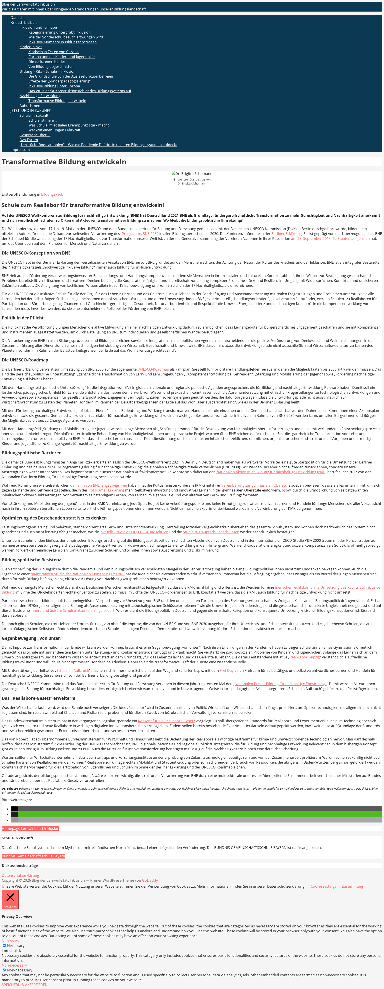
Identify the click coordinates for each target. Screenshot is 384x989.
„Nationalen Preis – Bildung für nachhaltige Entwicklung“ (280, 683)
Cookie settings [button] (323, 886)
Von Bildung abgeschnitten (51, 66)
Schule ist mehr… (42, 120)
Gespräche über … (35, 134)
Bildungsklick (52, 194)
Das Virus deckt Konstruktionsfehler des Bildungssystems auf (79, 90)
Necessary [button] (10, 940)
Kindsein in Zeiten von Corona (53, 51)
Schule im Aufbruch (72, 670)
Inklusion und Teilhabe (38, 27)
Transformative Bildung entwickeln (57, 100)
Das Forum (29, 139)
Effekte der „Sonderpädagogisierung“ (59, 81)
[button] (14, 808)
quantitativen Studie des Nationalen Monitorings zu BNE (78, 574)
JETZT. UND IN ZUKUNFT (31, 110)
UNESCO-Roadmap (153, 369)
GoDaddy (150, 880)
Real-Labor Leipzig (305, 657)
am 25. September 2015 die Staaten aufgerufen (330, 238)
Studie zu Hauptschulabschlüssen (211, 532)
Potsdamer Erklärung (106, 490)
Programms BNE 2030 (140, 233)
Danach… (18, 17)
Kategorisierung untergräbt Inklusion (59, 32)
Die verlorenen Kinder (46, 61)
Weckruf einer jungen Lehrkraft (54, 130)
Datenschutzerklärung (20, 875)
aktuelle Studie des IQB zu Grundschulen (134, 532)
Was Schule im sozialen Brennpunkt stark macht (68, 125)
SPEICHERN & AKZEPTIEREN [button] (25, 984)
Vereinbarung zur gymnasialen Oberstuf (254, 485)
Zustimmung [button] (352, 886)
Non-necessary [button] (14, 965)
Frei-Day (227, 670)
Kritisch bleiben (24, 22)
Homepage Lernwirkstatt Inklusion (30, 828)
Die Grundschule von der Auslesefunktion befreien (70, 76)
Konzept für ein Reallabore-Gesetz (166, 720)
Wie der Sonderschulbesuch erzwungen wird (65, 37)
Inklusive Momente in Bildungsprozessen (62, 42)
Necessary (15, 945)
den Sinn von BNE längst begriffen (98, 485)
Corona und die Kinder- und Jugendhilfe (61, 56)
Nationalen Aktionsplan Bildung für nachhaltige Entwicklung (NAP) (271, 471)
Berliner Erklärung (286, 233)
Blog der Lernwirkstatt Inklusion (28, 4)
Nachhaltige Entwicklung (40, 95)
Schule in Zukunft (34, 115)
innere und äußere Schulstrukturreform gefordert (72, 610)
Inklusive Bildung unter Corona (54, 86)
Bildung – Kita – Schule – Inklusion (48, 71)
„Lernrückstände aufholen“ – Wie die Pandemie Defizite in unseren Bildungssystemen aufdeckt (98, 144)
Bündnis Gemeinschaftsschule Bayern (33, 856)
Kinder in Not (31, 46)
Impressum (20, 149)
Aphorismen (30, 105)
